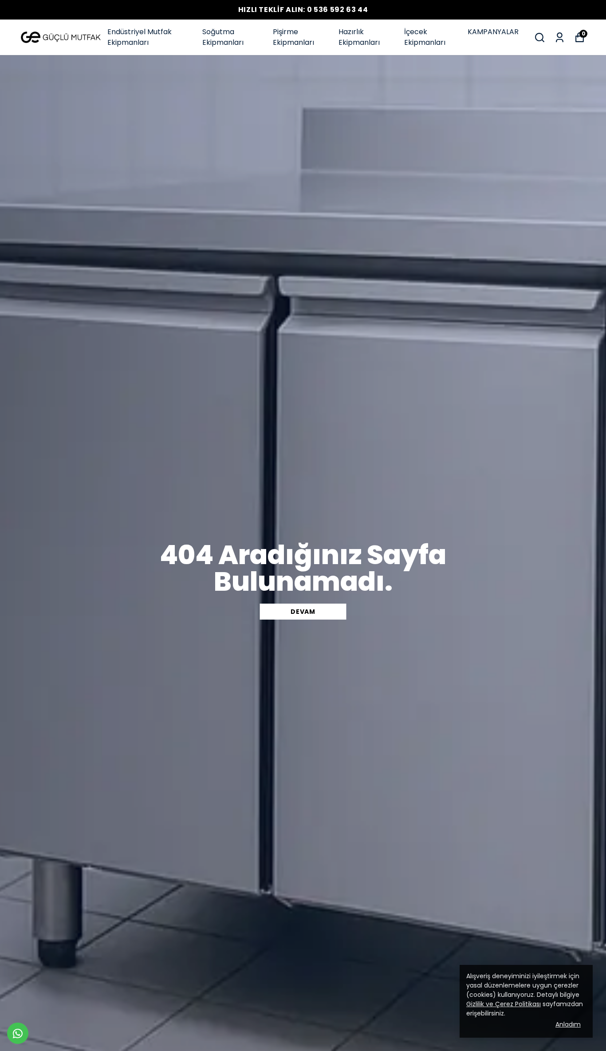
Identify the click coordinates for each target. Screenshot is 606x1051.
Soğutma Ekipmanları (223, 37)
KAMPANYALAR (493, 32)
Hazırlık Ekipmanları (359, 37)
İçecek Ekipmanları (424, 37)
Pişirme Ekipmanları (293, 37)
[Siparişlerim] (559, 37)
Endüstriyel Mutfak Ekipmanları (139, 37)
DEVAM (303, 611)
